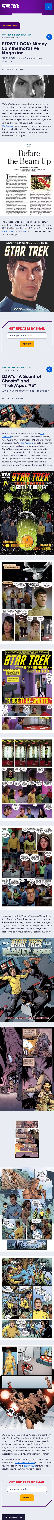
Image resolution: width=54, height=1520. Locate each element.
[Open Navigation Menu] (48, 6)
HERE (25, 231)
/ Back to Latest (10, 26)
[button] (10, 6)
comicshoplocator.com (25, 1428)
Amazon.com (7, 231)
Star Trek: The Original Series (16, 35)
